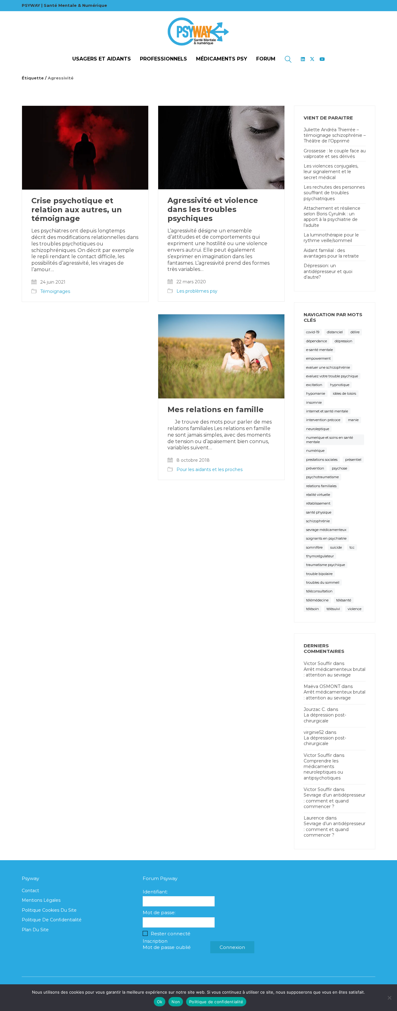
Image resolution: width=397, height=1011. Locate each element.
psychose (339, 468)
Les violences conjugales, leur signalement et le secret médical (331, 171)
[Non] (389, 998)
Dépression (343, 341)
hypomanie (315, 393)
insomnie (314, 402)
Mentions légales (41, 900)
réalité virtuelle (318, 494)
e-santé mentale (319, 350)
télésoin (312, 609)
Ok (160, 1001)
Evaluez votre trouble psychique (332, 376)
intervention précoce (323, 420)
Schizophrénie (318, 521)
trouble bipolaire (319, 574)
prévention (315, 468)
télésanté (343, 600)
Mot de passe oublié (167, 947)
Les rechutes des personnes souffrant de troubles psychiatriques (334, 192)
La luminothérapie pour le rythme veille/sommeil (331, 237)
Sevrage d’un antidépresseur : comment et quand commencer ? (334, 800)
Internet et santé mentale (327, 411)
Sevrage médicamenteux (326, 530)
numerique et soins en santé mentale (329, 439)
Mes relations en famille (215, 409)
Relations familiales (321, 486)
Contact (30, 890)
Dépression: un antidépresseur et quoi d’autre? (328, 271)
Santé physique (318, 512)
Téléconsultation (319, 591)
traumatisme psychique (325, 565)
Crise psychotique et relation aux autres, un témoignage (76, 209)
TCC (352, 547)
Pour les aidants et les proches (209, 469)
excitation (314, 385)
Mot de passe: (159, 912)
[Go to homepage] (198, 31)
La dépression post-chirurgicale (325, 717)
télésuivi (333, 609)
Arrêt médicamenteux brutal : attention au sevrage (334, 672)
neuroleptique (317, 429)
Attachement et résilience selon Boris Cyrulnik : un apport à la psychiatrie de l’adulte (332, 216)
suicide (336, 547)
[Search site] (288, 60)
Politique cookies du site (49, 910)
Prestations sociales (321, 459)
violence (354, 609)
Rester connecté (170, 934)
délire (354, 332)
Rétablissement (318, 503)
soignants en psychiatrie (326, 538)
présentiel (353, 459)
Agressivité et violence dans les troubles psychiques (212, 209)
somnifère (314, 547)
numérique (315, 450)
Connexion (232, 947)
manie (353, 420)
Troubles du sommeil (322, 582)
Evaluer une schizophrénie (328, 367)
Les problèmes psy (196, 291)
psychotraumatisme (322, 477)
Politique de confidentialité (52, 920)
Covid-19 (312, 332)
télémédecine (317, 600)
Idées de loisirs (344, 393)
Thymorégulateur (320, 556)
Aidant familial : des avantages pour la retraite (331, 253)
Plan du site (35, 929)
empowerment (318, 358)
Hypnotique (339, 385)
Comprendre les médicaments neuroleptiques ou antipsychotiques (323, 769)
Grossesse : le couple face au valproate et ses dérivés (335, 153)
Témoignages (55, 291)
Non (176, 1001)
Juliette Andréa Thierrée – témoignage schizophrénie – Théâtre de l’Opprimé (335, 135)
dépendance (316, 341)
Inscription (155, 941)
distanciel (335, 332)
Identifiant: (155, 892)
